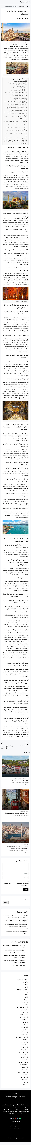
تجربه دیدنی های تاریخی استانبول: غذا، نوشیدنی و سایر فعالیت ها (15, 122)
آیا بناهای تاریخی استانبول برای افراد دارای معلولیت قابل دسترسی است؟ (16, 137)
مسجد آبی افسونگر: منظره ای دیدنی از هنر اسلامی (19, 87)
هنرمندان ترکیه (23, 1084)
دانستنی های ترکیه (23, 1012)
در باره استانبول (23, 1017)
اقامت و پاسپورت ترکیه (22, 989)
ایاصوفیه (26, 175)
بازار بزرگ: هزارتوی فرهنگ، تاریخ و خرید (20, 89)
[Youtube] (15, 1118)
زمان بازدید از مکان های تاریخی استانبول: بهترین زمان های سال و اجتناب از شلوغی (15, 117)
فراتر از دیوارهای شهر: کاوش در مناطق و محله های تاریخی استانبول (16, 107)
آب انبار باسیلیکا (25, 273)
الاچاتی (25, 994)
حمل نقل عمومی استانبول (22, 1007)
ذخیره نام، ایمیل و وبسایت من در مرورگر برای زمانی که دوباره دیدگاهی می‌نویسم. (16, 884)
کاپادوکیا (25, 1039)
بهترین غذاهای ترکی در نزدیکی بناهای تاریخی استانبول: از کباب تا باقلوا (16, 125)
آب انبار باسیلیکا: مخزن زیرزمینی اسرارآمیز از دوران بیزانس (17, 104)
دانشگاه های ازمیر (23, 1014)
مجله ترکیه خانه (23, 1064)
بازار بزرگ (26, 317)
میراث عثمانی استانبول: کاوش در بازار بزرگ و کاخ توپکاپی (16, 92)
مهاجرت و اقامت (23, 1082)
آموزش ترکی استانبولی (22, 979)
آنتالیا (26, 984)
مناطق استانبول (17, 778)
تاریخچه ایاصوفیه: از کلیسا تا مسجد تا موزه (20, 98)
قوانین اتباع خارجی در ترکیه (21, 1037)
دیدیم (25, 1024)
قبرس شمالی (24, 1034)
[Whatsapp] (20, 1118)
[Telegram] (17, 1118)
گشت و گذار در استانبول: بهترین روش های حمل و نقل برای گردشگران (17, 114)
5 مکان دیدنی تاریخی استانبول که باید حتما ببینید (17, 83)
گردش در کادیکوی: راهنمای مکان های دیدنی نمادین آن (16, 813)
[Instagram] (13, 1118)
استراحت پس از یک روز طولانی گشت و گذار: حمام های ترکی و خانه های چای (16, 128)
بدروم (25, 997)
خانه (27, 6)
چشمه (25, 1004)
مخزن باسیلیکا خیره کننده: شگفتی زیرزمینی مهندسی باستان (17, 90)
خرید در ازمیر (24, 1009)
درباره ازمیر (24, 1022)
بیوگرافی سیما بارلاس (22, 928)
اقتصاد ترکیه (24, 992)
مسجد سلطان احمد (12, 235)
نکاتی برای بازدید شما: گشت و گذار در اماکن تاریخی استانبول (15, 112)
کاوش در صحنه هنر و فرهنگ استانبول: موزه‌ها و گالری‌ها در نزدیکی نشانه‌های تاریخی (16, 131)
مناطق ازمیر (24, 1074)
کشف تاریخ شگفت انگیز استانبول (20, 81)
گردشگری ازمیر (23, 1049)
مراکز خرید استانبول (22, 1072)
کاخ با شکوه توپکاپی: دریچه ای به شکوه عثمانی (19, 86)
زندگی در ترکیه (24, 1027)
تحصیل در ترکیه (23, 1002)
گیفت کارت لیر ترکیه (22, 1057)
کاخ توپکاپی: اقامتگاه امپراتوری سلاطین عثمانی (19, 95)
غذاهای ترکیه (24, 1032)
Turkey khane (22, 955)
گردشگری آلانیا (24, 1044)
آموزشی (25, 982)
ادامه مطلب (26, 784)
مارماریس (25, 1059)
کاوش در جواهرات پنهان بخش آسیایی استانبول (18, 780)
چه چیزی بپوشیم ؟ (23, 120)
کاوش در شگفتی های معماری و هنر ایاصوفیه (20, 99)
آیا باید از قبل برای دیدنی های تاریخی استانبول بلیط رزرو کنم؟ (15, 140)
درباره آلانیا (24, 1019)
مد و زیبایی (24, 1067)
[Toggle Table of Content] (25, 79)
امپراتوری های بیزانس (10, 46)
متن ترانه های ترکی (23, 1062)
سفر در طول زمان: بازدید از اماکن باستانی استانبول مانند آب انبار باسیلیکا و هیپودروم (15, 102)
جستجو (26, 899)
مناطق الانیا (24, 1079)
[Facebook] (11, 1118)
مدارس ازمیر (24, 1069)
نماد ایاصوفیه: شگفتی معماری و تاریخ (21, 84)
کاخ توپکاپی (26, 216)
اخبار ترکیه (24, 987)
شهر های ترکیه (24, 1029)
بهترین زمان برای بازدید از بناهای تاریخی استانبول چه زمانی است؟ (16, 134)
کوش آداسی (24, 1042)
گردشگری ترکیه (23, 1054)
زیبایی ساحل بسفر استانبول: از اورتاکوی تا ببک (19, 110)
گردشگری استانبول (22, 6)
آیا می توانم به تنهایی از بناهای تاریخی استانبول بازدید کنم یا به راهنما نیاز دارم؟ (15, 142)
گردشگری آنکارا (23, 1047)
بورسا (25, 999)
